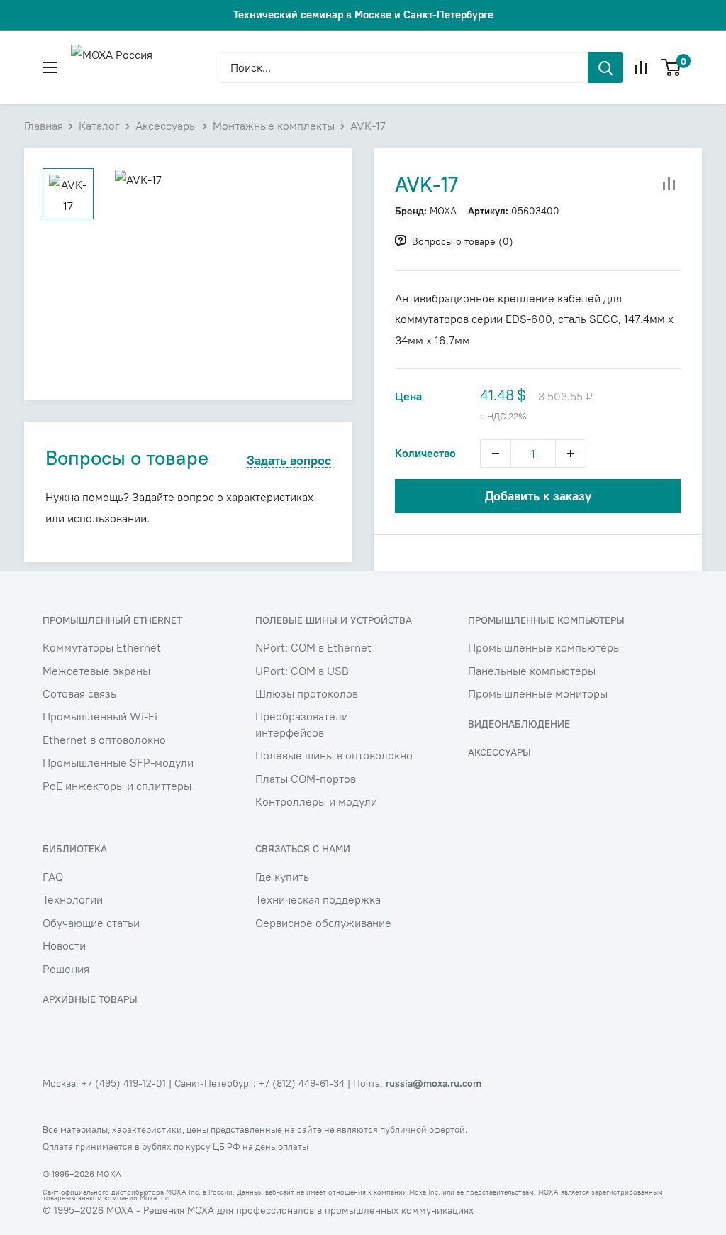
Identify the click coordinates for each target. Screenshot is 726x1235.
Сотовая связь (79, 693)
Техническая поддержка (318, 899)
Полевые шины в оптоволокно (334, 755)
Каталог (99, 126)
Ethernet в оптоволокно (104, 739)
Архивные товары (90, 999)
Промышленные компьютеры (544, 647)
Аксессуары (166, 126)
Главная (43, 126)
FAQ (53, 876)
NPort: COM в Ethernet (313, 647)
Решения (66, 969)
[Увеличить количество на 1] (571, 453)
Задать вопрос (289, 461)
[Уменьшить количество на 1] (495, 453)
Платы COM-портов (305, 779)
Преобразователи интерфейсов (301, 724)
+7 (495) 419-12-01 (124, 1083)
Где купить (282, 876)
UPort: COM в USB (302, 671)
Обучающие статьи (91, 923)
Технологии (73, 899)
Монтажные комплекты (274, 126)
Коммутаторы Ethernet (102, 647)
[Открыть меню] (50, 67)
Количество (425, 453)
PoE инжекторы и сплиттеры (117, 786)
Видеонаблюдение (519, 724)
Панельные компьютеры (532, 671)
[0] (672, 67)
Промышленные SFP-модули (118, 762)
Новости (64, 945)
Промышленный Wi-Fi (100, 716)
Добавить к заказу (538, 496)
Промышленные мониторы (538, 693)
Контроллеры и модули (316, 801)
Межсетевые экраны (96, 671)
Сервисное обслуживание (323, 923)
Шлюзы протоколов (306, 693)
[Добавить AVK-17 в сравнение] (669, 184)
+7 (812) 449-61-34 (302, 1083)
